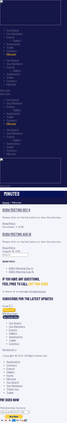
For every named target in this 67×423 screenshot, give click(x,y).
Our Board (13, 30)
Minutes (11, 54)
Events (11, 37)
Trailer (10, 47)
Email (5, 306)
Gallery (17, 40)
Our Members (15, 33)
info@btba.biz (37, 291)
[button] (5, 90)
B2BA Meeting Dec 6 (16, 210)
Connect (12, 51)
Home (10, 375)
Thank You (13, 389)
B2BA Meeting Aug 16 (16, 234)
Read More (8, 223)
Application (13, 44)
